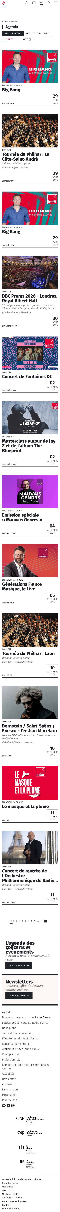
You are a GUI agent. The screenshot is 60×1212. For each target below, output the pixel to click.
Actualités (8, 1073)
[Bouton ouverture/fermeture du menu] (56, 3)
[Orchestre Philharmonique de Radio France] (30, 1134)
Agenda (6, 1012)
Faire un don (10, 1089)
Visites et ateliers (37, 33)
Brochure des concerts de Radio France (26, 1017)
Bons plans (9, 1028)
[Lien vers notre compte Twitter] (4, 1105)
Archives (7, 1084)
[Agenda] (34, 3)
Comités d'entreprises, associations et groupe (25, 1066)
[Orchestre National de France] (30, 1119)
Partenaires (9, 1094)
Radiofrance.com (10, 1183)
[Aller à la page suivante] (47, 922)
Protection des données (14, 1201)
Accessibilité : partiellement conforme (21, 1179)
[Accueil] (3, 3)
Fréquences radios (11, 1208)
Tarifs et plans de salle (16, 1033)
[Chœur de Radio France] (30, 1149)
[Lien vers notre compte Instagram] (13, 1105)
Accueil (5, 21)
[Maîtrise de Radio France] (30, 1163)
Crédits (5, 1205)
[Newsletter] (41, 3)
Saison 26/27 (12, 33)
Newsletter (8, 1079)
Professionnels (11, 1059)
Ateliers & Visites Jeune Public (20, 1049)
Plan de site (9, 1100)
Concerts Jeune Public (15, 1043)
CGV (4, 1190)
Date (25, 39)
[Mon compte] (49, 3)
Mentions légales (10, 1194)
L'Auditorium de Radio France (20, 1038)
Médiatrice (7, 1186)
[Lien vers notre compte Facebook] (9, 1105)
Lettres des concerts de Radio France (25, 1022)
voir (30, 78)
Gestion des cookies (12, 1197)
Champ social (10, 1054)
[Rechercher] (26, 3)
